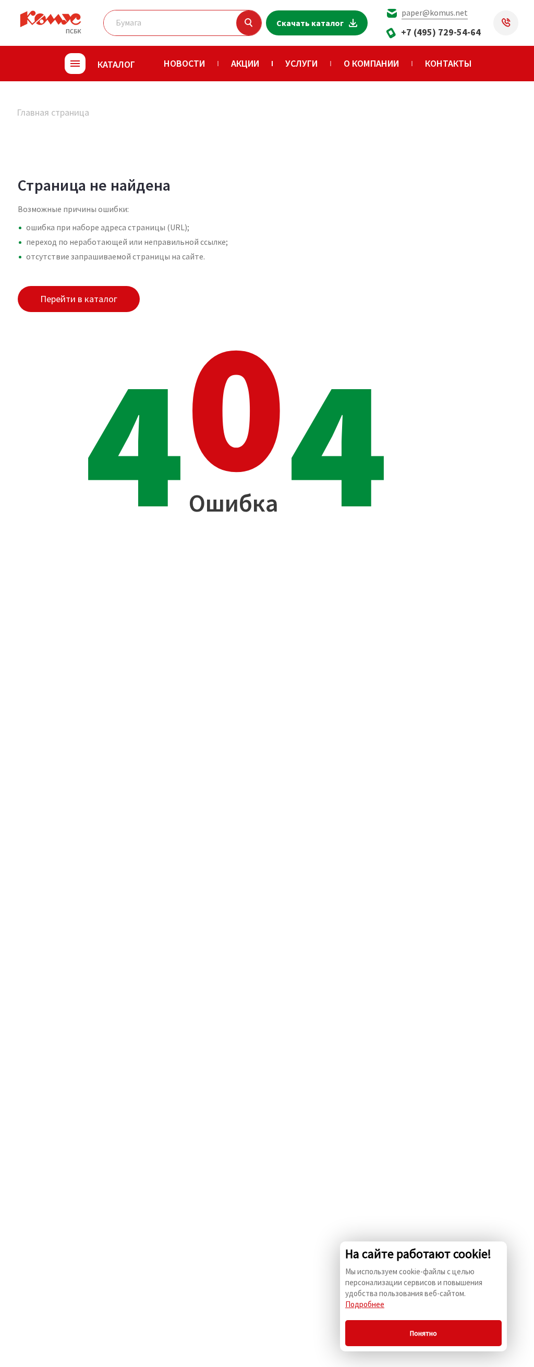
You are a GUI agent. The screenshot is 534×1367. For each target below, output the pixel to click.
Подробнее (364, 1304)
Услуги (301, 63)
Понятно (423, 1333)
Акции (245, 63)
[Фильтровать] (248, 22)
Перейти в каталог (78, 299)
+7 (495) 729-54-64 (441, 32)
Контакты (448, 63)
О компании (371, 63)
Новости (184, 63)
